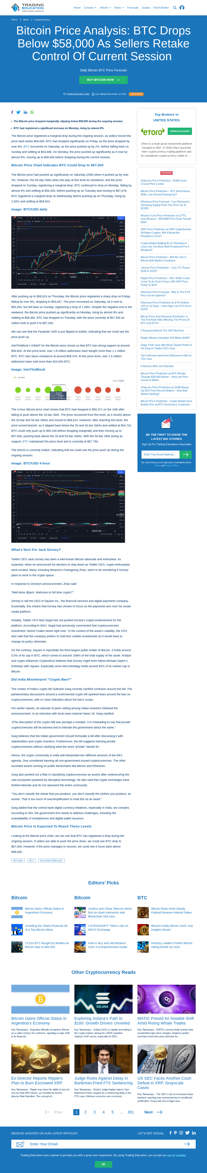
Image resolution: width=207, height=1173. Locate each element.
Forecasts (133, 7)
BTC (26, 146)
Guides (146, 7)
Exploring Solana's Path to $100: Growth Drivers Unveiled (102, 1020)
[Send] (186, 455)
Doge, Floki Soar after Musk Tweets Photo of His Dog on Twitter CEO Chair (166, 347)
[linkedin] (194, 1133)
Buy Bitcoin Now (100, 79)
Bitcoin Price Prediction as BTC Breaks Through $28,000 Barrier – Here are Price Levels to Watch (164, 376)
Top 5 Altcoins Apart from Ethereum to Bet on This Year (166, 357)
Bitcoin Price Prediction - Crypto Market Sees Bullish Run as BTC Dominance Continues (166, 403)
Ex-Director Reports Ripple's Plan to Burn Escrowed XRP (37, 1080)
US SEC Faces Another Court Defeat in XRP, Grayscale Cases (164, 1083)
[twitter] (187, 1133)
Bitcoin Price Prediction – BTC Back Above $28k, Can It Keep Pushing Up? (165, 193)
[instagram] (181, 1133)
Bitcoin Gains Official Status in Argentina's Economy (38, 1020)
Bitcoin (18, 860)
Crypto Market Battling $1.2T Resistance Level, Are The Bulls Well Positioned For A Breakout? (165, 246)
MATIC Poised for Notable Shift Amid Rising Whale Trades (165, 1020)
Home (77, 7)
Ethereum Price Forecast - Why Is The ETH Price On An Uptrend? (165, 294)
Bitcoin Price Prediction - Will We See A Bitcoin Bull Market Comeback (163, 259)
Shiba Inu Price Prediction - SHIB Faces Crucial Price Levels (164, 182)
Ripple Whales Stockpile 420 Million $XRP (165, 337)
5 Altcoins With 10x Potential (157, 366)
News (26, 19)
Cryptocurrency (42, 19)
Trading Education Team (78, 94)
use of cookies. (176, 1155)
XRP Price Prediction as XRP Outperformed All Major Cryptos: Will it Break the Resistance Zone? (166, 232)
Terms (157, 465)
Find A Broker (161, 7)
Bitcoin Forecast (51, 860)
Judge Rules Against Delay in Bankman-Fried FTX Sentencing (103, 1080)
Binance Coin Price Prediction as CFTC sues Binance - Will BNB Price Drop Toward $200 (166, 219)
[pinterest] (175, 1133)
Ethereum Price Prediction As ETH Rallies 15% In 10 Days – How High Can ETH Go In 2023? (166, 306)
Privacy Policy (172, 465)
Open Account (180, 131)
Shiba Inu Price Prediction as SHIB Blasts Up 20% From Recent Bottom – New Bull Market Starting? (165, 390)
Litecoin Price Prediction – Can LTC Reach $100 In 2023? (165, 269)
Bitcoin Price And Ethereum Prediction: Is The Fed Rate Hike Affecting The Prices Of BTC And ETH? (165, 320)
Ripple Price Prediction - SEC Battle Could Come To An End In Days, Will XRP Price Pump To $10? (165, 281)
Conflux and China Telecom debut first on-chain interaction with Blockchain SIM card (110, 912)
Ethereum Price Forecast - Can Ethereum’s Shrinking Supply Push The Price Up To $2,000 (165, 205)
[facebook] (171, 1133)
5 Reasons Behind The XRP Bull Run (162, 330)
